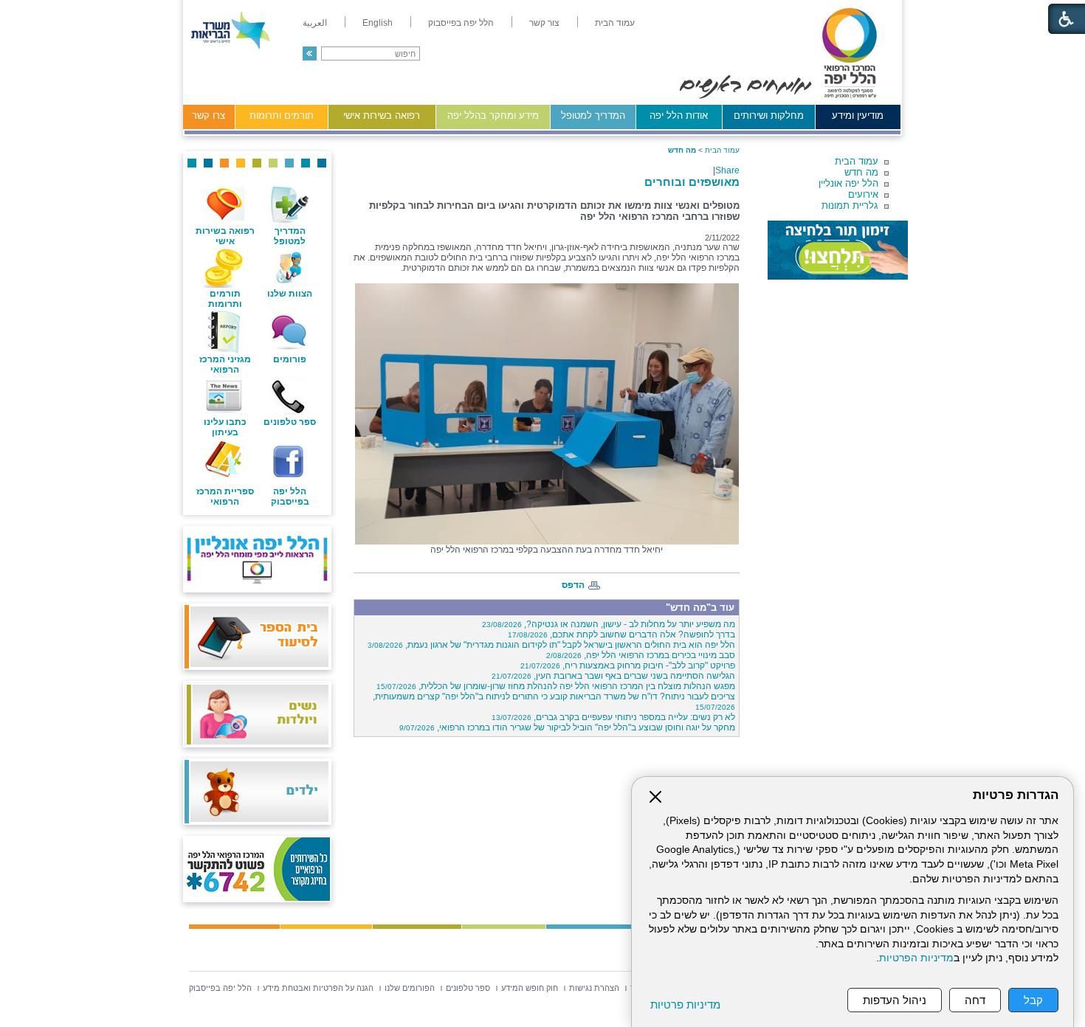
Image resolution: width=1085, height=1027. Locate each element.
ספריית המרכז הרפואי (225, 496)
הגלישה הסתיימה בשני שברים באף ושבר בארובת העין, (613, 676)
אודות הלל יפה (679, 115)
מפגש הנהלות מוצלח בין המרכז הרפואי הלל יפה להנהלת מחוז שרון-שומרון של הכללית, (555, 686)
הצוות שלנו (289, 293)
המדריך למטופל (593, 115)
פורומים (289, 359)
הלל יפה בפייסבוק (290, 496)
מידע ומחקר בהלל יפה (493, 115)
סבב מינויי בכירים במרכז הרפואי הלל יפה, (640, 655)
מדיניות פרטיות (685, 1004)
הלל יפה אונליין (848, 183)
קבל (1033, 1000)
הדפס (573, 585)
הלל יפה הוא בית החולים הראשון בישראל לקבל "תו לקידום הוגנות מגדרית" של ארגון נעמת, (551, 645)
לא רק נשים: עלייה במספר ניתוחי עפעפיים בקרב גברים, (613, 717)
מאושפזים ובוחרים (692, 182)
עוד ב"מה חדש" (700, 607)
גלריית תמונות (850, 205)
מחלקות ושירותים (769, 115)
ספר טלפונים (290, 422)
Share (727, 170)
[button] (310, 53)
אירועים (863, 194)
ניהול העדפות (894, 1000)
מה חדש (861, 172)
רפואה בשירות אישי (381, 115)
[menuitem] (615, 23)
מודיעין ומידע (858, 115)
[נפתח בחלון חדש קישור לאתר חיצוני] (838, 250)
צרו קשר (208, 115)
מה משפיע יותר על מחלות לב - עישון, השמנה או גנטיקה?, (608, 624)
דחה (975, 1000)
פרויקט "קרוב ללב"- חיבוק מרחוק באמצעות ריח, (627, 665)
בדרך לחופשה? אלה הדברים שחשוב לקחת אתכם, (621, 634)
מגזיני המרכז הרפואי (225, 364)
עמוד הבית (856, 161)
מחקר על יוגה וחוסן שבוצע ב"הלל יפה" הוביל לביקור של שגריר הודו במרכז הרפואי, (567, 727)
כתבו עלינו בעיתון (225, 427)
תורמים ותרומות (281, 115)
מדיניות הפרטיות (916, 958)
